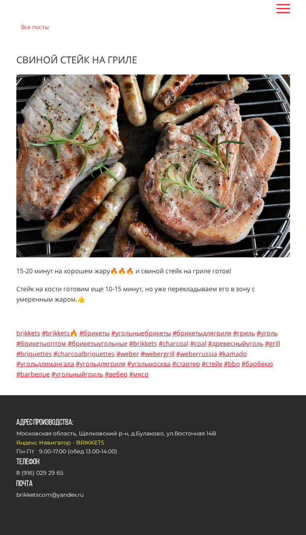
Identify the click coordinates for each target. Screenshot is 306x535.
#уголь (267, 333)
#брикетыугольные (98, 343)
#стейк (212, 363)
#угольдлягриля (101, 363)
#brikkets (143, 343)
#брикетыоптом (41, 343)
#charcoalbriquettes (84, 353)
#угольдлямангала (45, 363)
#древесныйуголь (235, 343)
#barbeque (33, 374)
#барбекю (257, 363)
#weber (127, 353)
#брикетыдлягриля (202, 333)
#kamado (233, 353)
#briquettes (34, 353)
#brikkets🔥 (60, 333)
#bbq (232, 363)
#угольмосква (149, 363)
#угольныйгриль (77, 374)
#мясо (139, 374)
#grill (272, 343)
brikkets (28, 333)
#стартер (186, 363)
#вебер (116, 374)
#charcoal (173, 343)
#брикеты (94, 333)
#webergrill (158, 353)
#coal (198, 343)
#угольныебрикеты (141, 333)
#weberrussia (196, 353)
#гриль (244, 333)
